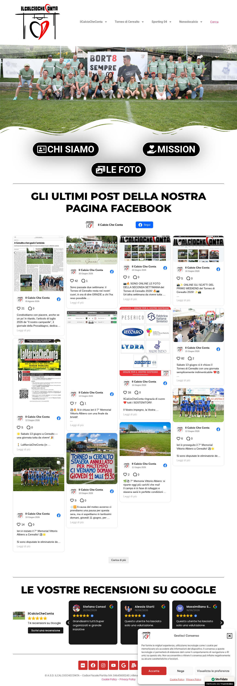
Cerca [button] (214, 22)
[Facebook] (93, 665)
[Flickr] (83, 665)
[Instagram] (103, 665)
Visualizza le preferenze (213, 671)
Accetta (153, 671)
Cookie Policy (177, 679)
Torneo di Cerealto (127, 22)
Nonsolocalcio (188, 22)
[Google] (123, 665)
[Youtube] (113, 665)
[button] (229, 636)
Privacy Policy (193, 679)
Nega (180, 671)
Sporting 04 (159, 22)
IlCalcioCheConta (91, 22)
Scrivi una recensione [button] (45, 630)
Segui (147, 224)
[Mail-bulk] (133, 665)
